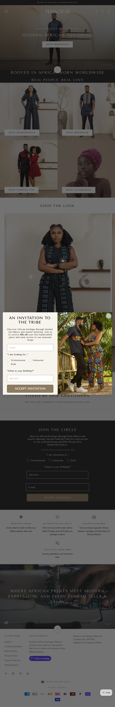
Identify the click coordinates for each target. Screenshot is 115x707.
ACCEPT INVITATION (30, 388)
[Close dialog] (108, 315)
